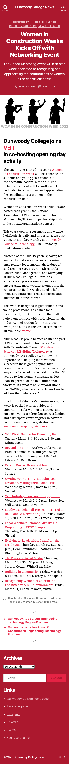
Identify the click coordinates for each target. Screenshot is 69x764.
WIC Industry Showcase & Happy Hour (32, 496)
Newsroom (28, 86)
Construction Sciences (21, 598)
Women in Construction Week (40, 601)
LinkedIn (12, 722)
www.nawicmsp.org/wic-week (25, 426)
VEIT (9, 147)
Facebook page (17, 706)
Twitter (11, 730)
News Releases (49, 26)
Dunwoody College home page (28, 698)
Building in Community (22, 572)
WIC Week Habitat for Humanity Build (32, 434)
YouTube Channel (18, 737)
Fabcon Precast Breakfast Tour (26, 465)
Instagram (13, 714)
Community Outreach (28, 22)
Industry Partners (23, 26)
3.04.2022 (49, 86)
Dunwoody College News (34, 7)
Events (51, 22)
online (26, 331)
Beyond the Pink (16, 448)
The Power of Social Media (24, 558)
